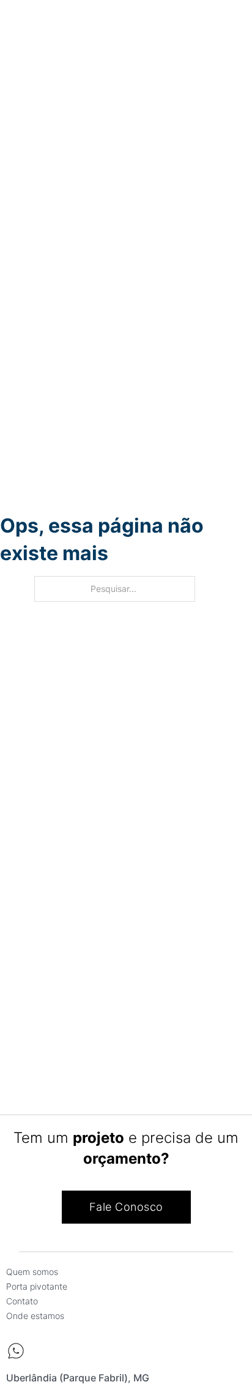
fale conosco (126, 1206)
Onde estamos (35, 1315)
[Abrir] (20, 26)
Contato (22, 1301)
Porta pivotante (36, 1286)
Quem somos (32, 1271)
